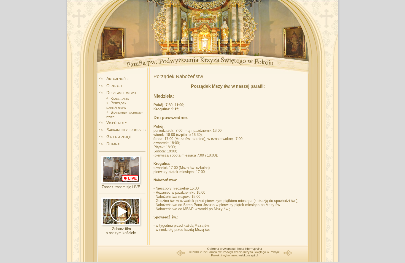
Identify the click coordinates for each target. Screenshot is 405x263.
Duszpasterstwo (121, 92)
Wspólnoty (116, 122)
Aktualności (117, 78)
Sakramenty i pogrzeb (125, 129)
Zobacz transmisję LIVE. (121, 187)
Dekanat (113, 143)
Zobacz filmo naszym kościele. (121, 231)
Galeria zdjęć (118, 136)
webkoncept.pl (248, 255)
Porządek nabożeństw (116, 105)
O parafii (114, 85)
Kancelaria (119, 98)
